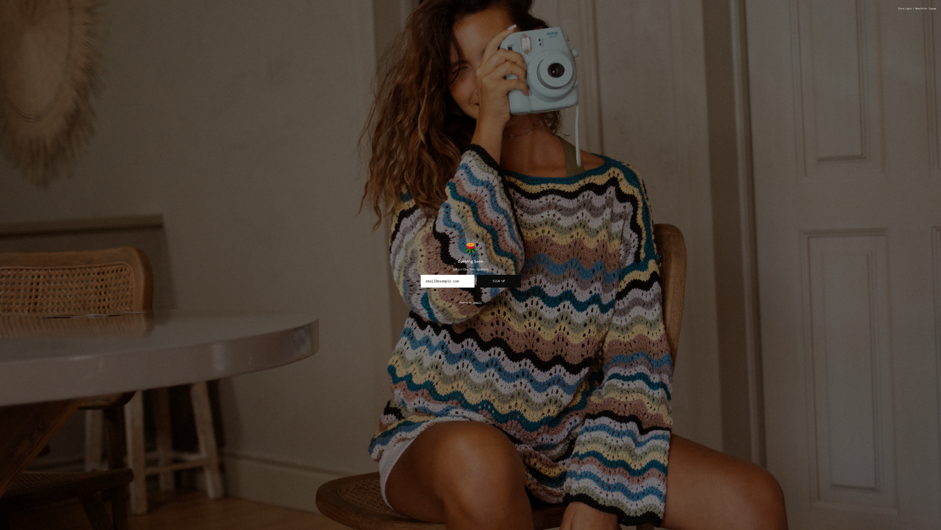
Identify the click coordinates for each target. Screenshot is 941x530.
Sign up (499, 281)
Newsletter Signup (925, 8)
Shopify (477, 302)
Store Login (905, 8)
